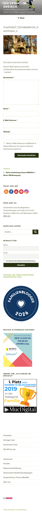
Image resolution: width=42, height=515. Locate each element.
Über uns (7, 482)
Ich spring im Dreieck (14, 5)
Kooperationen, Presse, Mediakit (16, 477)
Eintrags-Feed (9, 440)
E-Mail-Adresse (10, 120)
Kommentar (8, 78)
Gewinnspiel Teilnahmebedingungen (17, 473)
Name (6, 109)
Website (6, 132)
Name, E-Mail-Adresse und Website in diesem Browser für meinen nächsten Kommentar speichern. (19, 146)
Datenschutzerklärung (12, 468)
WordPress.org (9, 449)
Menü (22, 18)
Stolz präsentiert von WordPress (15, 510)
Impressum (7, 459)
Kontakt (6, 464)
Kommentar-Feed (10, 445)
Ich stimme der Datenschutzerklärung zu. (21, 261)
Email (5, 253)
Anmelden (7, 435)
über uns (6, 216)
